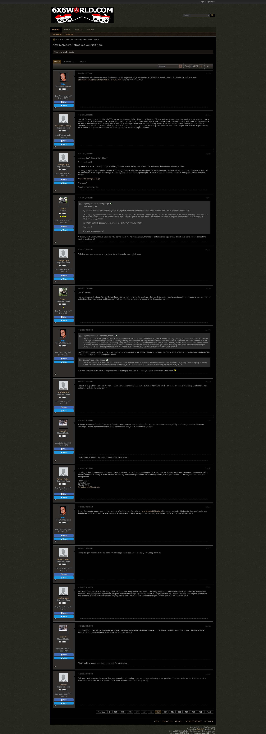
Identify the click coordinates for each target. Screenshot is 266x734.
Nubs (63, 209)
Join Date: (59, 96)
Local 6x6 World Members (151, 511)
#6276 (208, 289)
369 (122, 712)
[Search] (212, 15)
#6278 (208, 382)
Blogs (67, 29)
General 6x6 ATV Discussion (87, 39)
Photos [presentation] (83, 62)
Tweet (65, 105)
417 (144, 712)
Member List (57, 34)
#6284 (208, 626)
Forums (56, 29)
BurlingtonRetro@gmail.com (89, 487)
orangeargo (63, 164)
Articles (79, 29)
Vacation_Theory (63, 126)
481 (200, 712)
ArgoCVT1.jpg (83, 179)
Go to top (208, 721)
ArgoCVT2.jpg (94, 179)
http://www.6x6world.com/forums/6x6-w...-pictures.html (100, 80)
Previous (101, 712)
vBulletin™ (200, 729)
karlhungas (63, 598)
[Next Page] (202, 66)
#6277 (208, 330)
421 (172, 712)
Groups (91, 29)
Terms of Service (193, 721)
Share (65, 102)
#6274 (208, 198)
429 (186, 712)
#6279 (208, 420)
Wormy (63, 685)
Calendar (69, 34)
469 (193, 712)
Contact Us (167, 721)
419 (158, 712)
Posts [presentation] (57, 62)
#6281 (208, 507)
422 (179, 712)
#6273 (208, 154)
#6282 (208, 549)
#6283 (208, 587)
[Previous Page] (200, 66)
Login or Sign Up (206, 2)
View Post (111, 203)
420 (165, 712)
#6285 (208, 674)
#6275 (208, 250)
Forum (60, 39)
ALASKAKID (63, 392)
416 (136, 712)
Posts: (61, 98)
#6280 (208, 468)
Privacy (178, 721)
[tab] (57, 62)
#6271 (208, 74)
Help (156, 721)
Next (209, 712)
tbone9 (63, 431)
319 (115, 712)
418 (151, 712)
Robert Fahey (63, 479)
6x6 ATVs (69, 39)
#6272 (208, 115)
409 (129, 712)
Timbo (63, 299)
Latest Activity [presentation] (69, 62)
